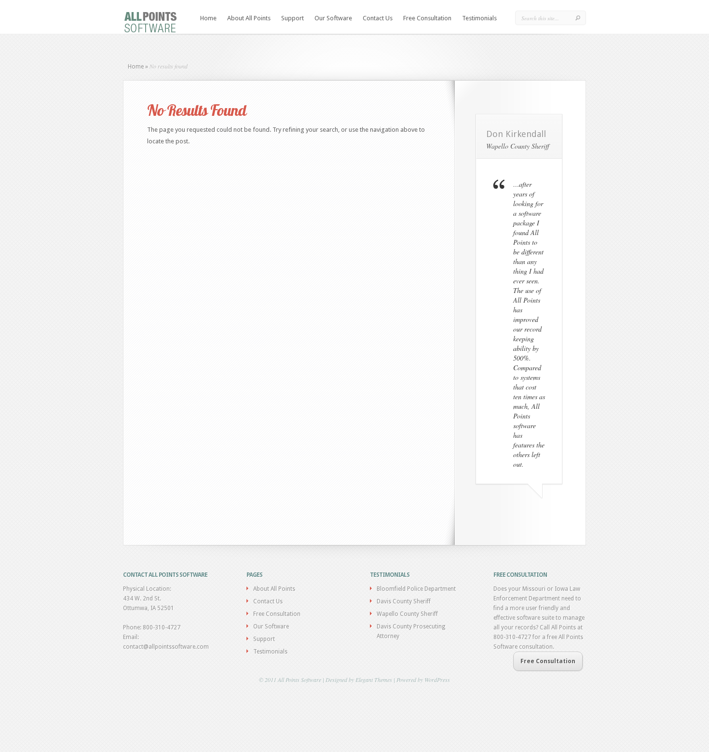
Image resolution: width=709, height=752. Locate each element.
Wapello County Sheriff (407, 614)
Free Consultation (427, 18)
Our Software (333, 18)
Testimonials (479, 18)
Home (208, 18)
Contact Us (378, 18)
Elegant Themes (373, 679)
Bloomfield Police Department (416, 588)
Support (292, 18)
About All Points (249, 18)
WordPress (437, 679)
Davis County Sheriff (404, 601)
